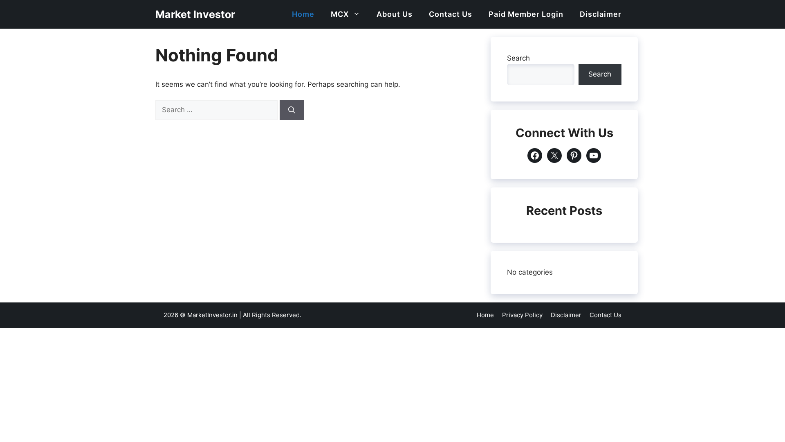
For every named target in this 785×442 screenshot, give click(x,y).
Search (518, 58)
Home (303, 14)
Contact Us (450, 14)
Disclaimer (600, 14)
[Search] (292, 110)
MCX (340, 14)
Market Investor (195, 14)
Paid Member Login (526, 14)
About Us (395, 14)
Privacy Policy (522, 315)
